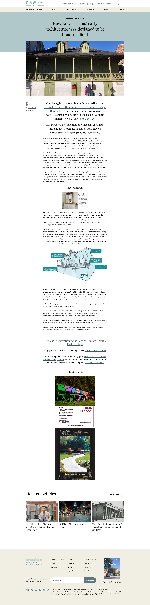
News (106, 10)
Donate (82, 4)
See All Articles (116, 495)
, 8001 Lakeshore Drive (95, 350)
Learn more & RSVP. (84, 118)
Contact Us (71, 563)
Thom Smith (32, 108)
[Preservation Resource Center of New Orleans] (37, 562)
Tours (53, 10)
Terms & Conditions (90, 559)
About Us (121, 10)
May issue (87, 128)
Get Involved (90, 10)
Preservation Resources (34, 10)
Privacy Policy (88, 563)
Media (70, 567)
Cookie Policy (88, 567)
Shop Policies (88, 571)
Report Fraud (72, 571)
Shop (91, 4)
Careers (70, 559)
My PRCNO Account (104, 4)
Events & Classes (70, 10)
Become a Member (69, 4)
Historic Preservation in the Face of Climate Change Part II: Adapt (75, 342)
